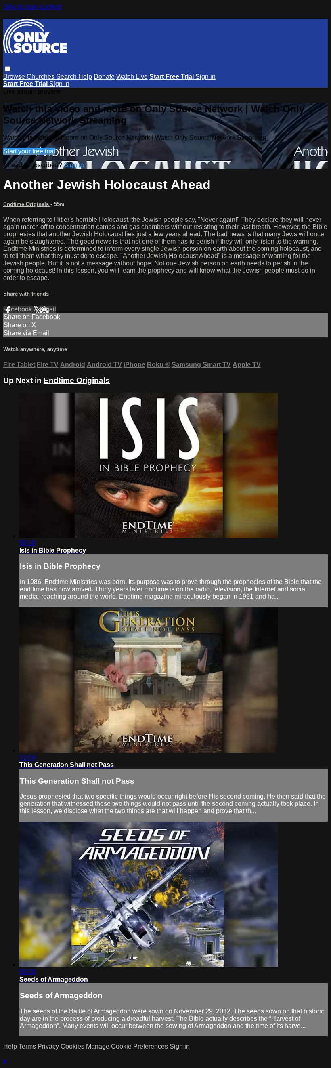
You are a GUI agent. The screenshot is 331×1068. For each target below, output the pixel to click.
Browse (15, 76)
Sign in (205, 76)
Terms (28, 1046)
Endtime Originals (26, 204)
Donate (104, 76)
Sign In (59, 83)
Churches (41, 76)
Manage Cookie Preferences (128, 1046)
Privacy (49, 1046)
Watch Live (132, 76)
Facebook (18, 309)
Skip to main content (32, 6)
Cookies (73, 1046)
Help (85, 76)
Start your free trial (29, 151)
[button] (7, 68)
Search (67, 76)
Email (48, 309)
